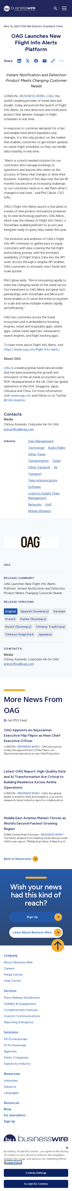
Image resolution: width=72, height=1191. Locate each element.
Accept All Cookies (36, 1183)
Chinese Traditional (50, 627)
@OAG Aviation (14, 400)
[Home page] (19, 8)
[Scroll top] (57, 945)
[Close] (67, 1148)
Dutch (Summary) (18, 627)
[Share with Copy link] (53, 61)
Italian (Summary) (33, 619)
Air (55, 467)
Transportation (38, 461)
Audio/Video (56, 448)
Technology (36, 448)
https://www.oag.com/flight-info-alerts (31, 349)
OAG (50, 96)
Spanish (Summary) (35, 611)
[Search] (55, 8)
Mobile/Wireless (39, 511)
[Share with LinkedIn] (19, 61)
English (10, 611)
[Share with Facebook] (36, 61)
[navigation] (64, 8)
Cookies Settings (36, 1172)
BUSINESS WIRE (32, 96)
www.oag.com (21, 395)
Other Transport (39, 467)
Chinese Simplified (19, 634)
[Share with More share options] (61, 61)
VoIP (48, 504)
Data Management (41, 441)
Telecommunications (42, 480)
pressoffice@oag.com (19, 429)
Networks (35, 504)
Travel (56, 461)
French (10, 619)
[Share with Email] (44, 61)
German (59, 611)
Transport (34, 474)
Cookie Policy (13, 1162)
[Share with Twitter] (28, 61)
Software (34, 487)
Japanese (45, 634)
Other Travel (36, 454)
